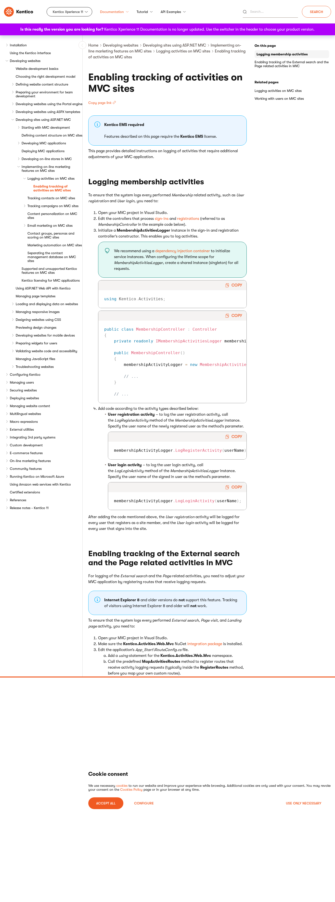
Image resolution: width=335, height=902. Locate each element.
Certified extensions (25, 492)
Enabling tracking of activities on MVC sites (52, 188)
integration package (204, 644)
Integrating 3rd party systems (32, 437)
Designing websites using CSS (38, 320)
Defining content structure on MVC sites (52, 135)
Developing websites (25, 61)
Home (93, 45)
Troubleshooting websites (35, 367)
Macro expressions (24, 422)
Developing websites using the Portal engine (49, 104)
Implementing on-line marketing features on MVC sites (46, 169)
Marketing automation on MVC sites (54, 245)
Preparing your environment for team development (44, 94)
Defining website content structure (42, 84)
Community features (26, 469)
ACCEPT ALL (106, 803)
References (18, 500)
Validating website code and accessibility (46, 351)
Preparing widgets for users (36, 343)
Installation (18, 45)
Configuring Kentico (25, 374)
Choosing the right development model (45, 76)
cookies (122, 786)
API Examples (171, 12)
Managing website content (30, 406)
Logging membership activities (282, 54)
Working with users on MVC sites (279, 98)
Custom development (26, 445)
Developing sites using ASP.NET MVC (43, 120)
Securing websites (23, 390)
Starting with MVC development (46, 127)
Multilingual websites (25, 414)
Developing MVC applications (44, 143)
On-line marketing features (30, 461)
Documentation (112, 12)
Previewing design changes (36, 327)
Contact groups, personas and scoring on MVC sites (50, 235)
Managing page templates (35, 296)
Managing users (22, 382)
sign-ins (161, 218)
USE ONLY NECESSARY (303, 803)
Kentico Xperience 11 (68, 12)
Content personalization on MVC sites (52, 216)
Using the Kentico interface (30, 53)
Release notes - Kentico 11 (29, 508)
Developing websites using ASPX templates (48, 112)
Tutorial (142, 12)
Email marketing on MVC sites (50, 225)
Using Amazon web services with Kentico (40, 484)
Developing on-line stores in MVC (47, 159)
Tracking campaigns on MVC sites (52, 206)
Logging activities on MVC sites (51, 178)
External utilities (22, 429)
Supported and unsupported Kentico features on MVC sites (49, 271)
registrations (188, 218)
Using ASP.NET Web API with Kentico (43, 288)
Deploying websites (24, 398)
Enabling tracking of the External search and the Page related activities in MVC (292, 64)
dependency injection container (182, 251)
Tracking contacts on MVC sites (51, 198)
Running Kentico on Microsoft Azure (37, 476)
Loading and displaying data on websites (47, 304)
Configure (144, 803)
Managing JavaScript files (35, 359)
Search (316, 12)
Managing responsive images (38, 312)
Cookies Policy (131, 789)
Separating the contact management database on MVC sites (51, 257)
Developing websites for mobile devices (45, 335)
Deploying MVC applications (43, 151)
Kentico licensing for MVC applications (51, 280)
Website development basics (37, 69)
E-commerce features (26, 453)
